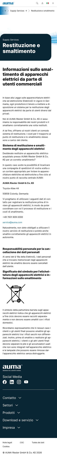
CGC (22, 442)
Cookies (6, 446)
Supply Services (17, 11)
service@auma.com (12, 222)
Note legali (7, 442)
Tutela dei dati (38, 442)
